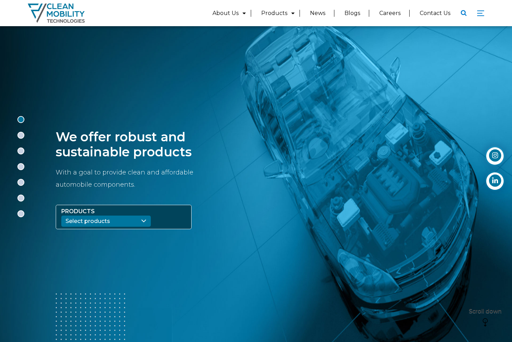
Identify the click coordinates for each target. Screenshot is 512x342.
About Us (225, 13)
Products (274, 13)
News (317, 13)
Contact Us (435, 13)
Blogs (352, 13)
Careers (390, 13)
